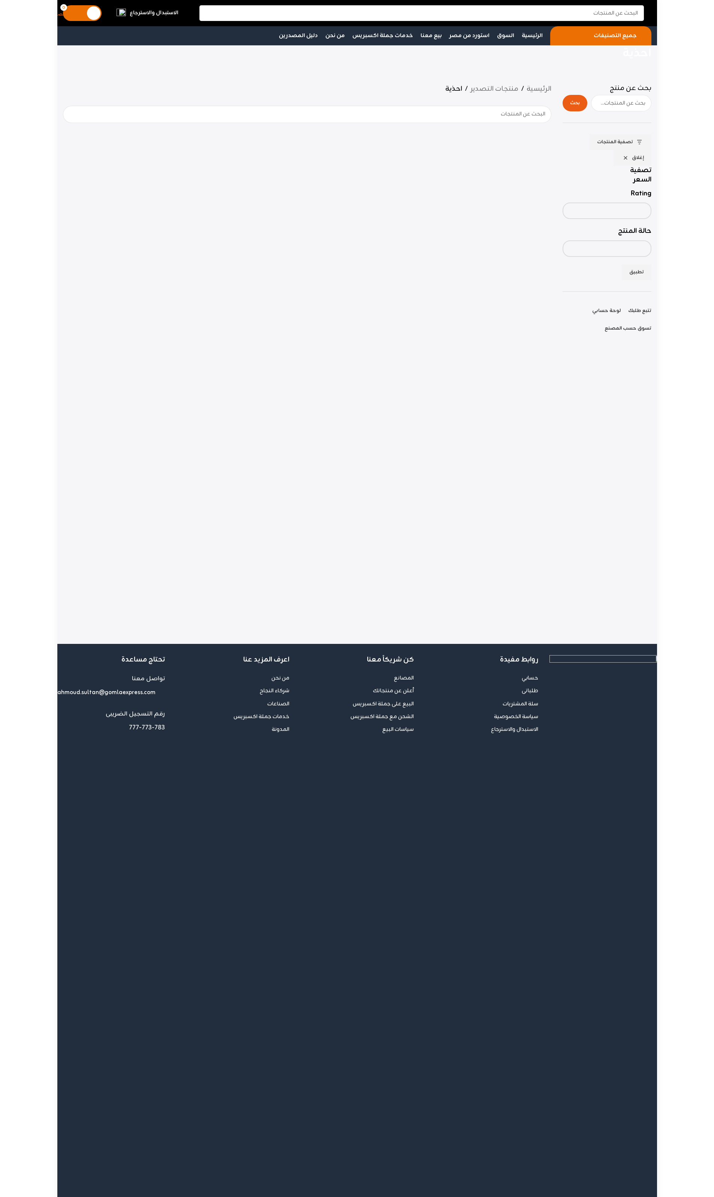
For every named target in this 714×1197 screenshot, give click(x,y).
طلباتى (530, 691)
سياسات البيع (398, 729)
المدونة (280, 729)
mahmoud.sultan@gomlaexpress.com (104, 693)
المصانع (404, 678)
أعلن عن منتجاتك (393, 691)
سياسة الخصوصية (516, 716)
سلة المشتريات (520, 704)
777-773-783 (147, 728)
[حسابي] (189, 13)
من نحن (280, 678)
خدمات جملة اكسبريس (261, 716)
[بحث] (207, 13)
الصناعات (278, 704)
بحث (575, 103)
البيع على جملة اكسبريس (383, 704)
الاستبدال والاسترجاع (514, 729)
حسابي (530, 678)
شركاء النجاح (274, 691)
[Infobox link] (147, 13)
